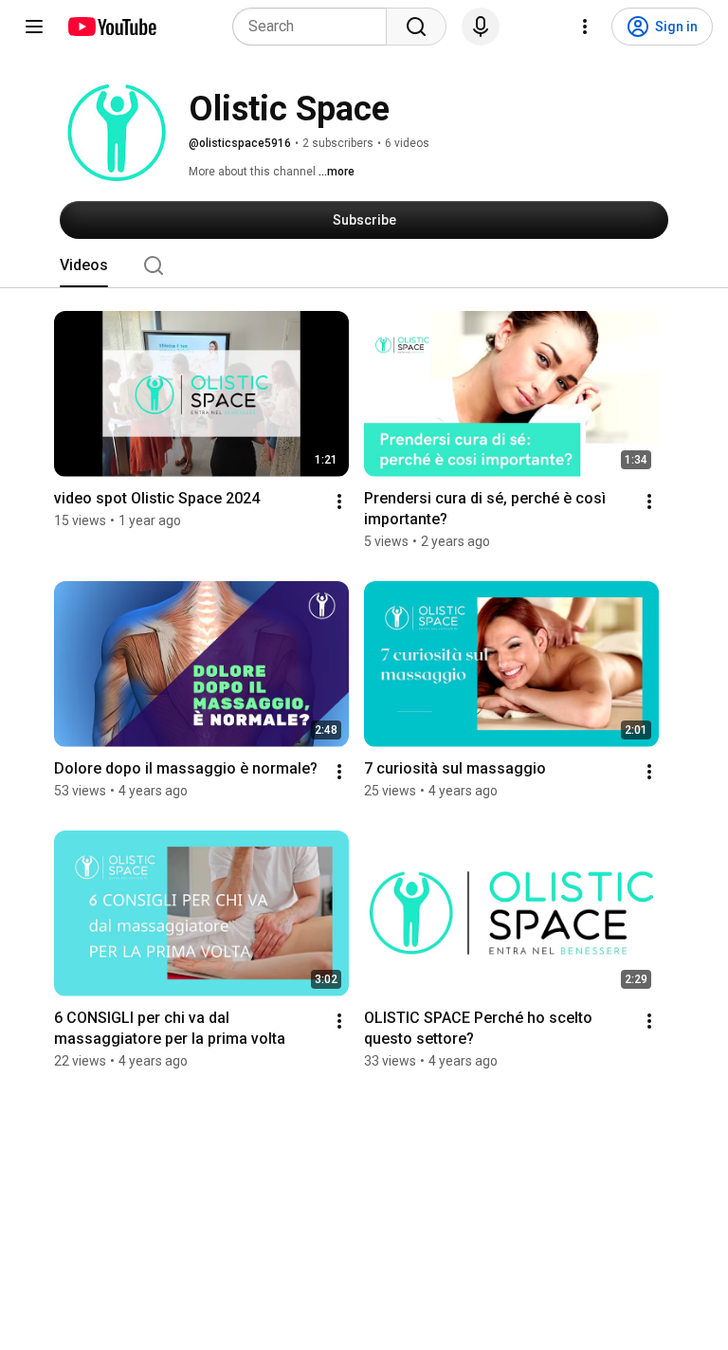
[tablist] (364, 265)
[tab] (84, 265)
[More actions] (339, 501)
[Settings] (584, 26)
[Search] (416, 27)
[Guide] (34, 26)
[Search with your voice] (481, 27)
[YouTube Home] (111, 26)
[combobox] (315, 26)
